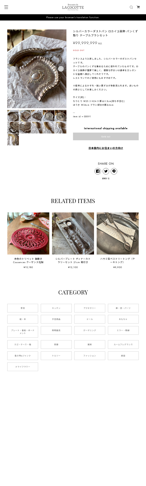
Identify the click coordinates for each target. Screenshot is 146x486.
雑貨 (90, 344)
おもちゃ (123, 319)
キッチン (56, 308)
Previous (13, 69)
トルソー (56, 355)
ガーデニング (89, 330)
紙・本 (23, 319)
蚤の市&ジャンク (23, 355)
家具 (23, 308)
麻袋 (123, 355)
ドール (90, 319)
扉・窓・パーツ (123, 308)
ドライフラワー (22, 366)
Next (61, 69)
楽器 (56, 344)
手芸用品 (56, 319)
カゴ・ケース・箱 (22, 344)
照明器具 (56, 330)
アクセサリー (90, 308)
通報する (106, 178)
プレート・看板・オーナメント (23, 332)
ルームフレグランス (123, 344)
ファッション (89, 355)
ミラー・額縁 (123, 330)
